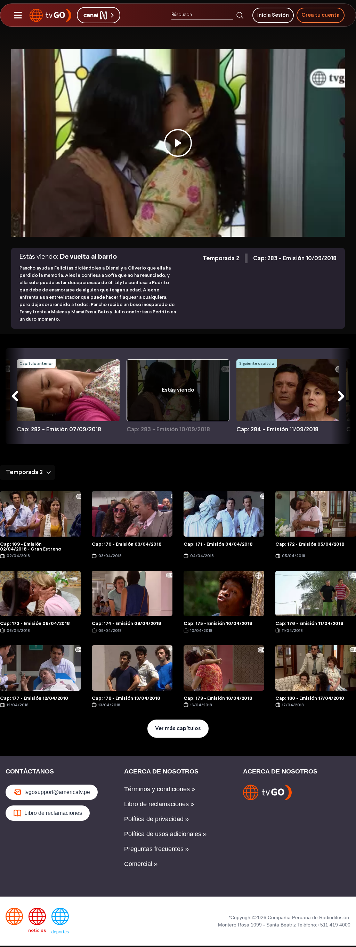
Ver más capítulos (178, 728)
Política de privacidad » (156, 819)
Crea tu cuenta (320, 15)
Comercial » (140, 863)
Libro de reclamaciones (53, 813)
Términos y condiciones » (159, 789)
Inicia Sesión (273, 15)
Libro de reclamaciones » (159, 804)
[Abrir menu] (17, 15)
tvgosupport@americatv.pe (57, 792)
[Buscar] (240, 15)
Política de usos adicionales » (165, 833)
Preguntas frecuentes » (156, 848)
